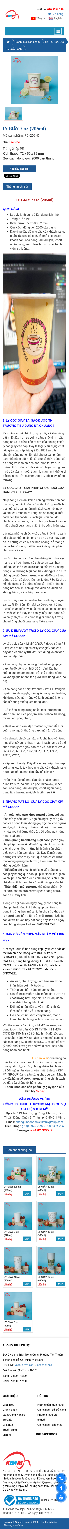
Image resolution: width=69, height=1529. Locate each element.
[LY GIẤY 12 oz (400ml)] (51, 1170)
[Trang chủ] (12, 14)
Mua (26, 1193)
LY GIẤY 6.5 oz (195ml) (12, 1188)
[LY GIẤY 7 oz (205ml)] (34, 80)
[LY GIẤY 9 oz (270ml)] (18, 1215)
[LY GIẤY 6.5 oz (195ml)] (18, 1170)
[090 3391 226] (61, 1478)
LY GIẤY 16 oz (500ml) (12, 1278)
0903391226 (44, 1365)
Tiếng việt (41, 17)
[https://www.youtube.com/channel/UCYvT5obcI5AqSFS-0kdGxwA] (61, 1497)
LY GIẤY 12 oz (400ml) (46, 1188)
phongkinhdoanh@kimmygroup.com (39, 1122)
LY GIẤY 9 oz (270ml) (11, 1233)
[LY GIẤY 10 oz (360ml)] (51, 1215)
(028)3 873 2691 (32, 1126)
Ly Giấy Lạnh (14, 49)
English (58, 17)
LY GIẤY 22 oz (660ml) (46, 1278)
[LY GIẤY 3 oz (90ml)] (18, 1306)
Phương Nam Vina (13, 1525)
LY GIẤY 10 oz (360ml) (46, 1233)
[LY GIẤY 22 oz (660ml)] (51, 1260)
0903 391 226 (55, 1126)
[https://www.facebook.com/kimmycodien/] (61, 1488)
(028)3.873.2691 (25, 1365)
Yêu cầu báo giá (19, 168)
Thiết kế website (48, 1522)
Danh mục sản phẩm (27, 42)
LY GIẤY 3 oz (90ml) (11, 1323)
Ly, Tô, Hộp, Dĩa (54, 42)
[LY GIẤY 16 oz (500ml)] (18, 1260)
